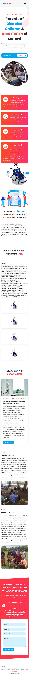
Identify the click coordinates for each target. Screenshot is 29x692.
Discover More (8, 442)
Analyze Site (22, 55)
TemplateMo (16, 673)
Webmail (3, 666)
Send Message (9, 649)
